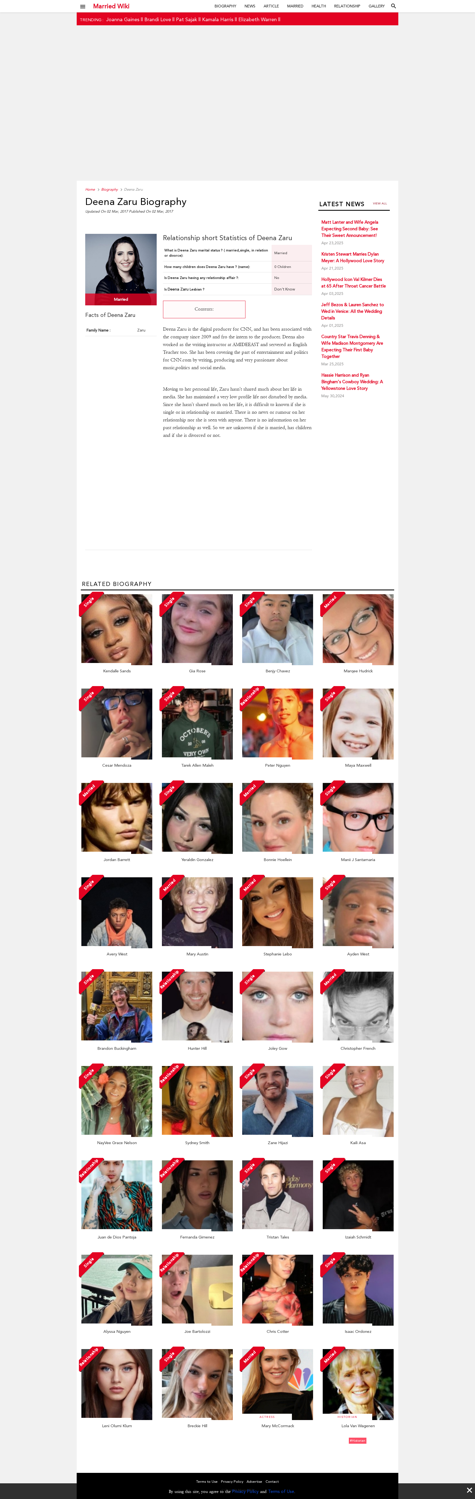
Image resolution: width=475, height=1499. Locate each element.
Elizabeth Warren (257, 19)
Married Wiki (111, 6)
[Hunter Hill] (197, 1041)
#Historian (357, 1441)
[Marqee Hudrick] (358, 663)
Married (295, 6)
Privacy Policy (245, 1491)
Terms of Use (281, 1491)
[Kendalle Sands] (116, 663)
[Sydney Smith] (197, 1135)
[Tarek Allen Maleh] (197, 758)
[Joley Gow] (277, 1041)
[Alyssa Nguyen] (116, 1324)
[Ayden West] (358, 946)
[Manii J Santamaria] (358, 852)
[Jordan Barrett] (116, 852)
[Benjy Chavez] (277, 663)
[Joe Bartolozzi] (197, 1324)
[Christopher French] (358, 1041)
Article (271, 6)
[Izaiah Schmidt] (358, 1229)
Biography (225, 6)
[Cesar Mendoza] (116, 758)
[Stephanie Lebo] (277, 946)
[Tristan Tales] (277, 1229)
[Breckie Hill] (197, 1418)
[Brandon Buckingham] (116, 1041)
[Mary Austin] (197, 946)
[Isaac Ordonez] (358, 1324)
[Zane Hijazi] (277, 1135)
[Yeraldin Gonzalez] (197, 852)
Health (319, 6)
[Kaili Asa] (358, 1135)
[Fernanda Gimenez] (197, 1229)
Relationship (347, 6)
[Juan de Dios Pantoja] (116, 1229)
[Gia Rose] (197, 663)
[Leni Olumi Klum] (116, 1418)
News (250, 6)
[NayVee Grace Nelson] (116, 1135)
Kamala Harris (217, 19)
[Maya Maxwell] (358, 758)
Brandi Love (157, 19)
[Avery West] (116, 946)
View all (380, 203)
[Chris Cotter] (277, 1324)
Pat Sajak (186, 19)
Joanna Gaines (122, 19)
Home (90, 189)
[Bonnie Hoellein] (277, 852)
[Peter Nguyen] (277, 758)
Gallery (377, 6)
